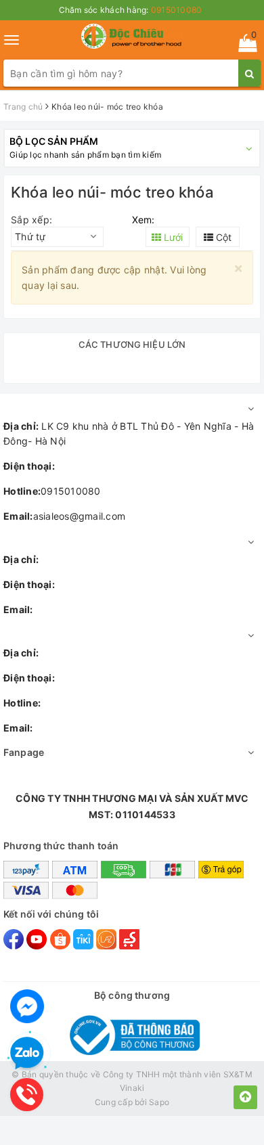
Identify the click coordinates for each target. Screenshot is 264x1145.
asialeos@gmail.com (64, 516)
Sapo (159, 1102)
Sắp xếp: (31, 219)
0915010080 (52, 491)
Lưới (172, 237)
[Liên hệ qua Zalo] (27, 1054)
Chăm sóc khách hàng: (130, 10)
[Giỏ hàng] (243, 45)
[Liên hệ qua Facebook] (27, 1006)
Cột (222, 237)
